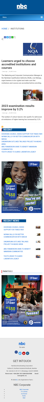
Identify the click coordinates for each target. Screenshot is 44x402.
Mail (24, 398)
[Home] (22, 6)
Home (4, 28)
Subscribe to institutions (2, 127)
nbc (22, 343)
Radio (24, 396)
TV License (24, 391)
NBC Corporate (24, 389)
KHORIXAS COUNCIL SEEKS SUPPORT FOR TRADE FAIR (22, 134)
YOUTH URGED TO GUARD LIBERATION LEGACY (19, 152)
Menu (5, 17)
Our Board (24, 393)
